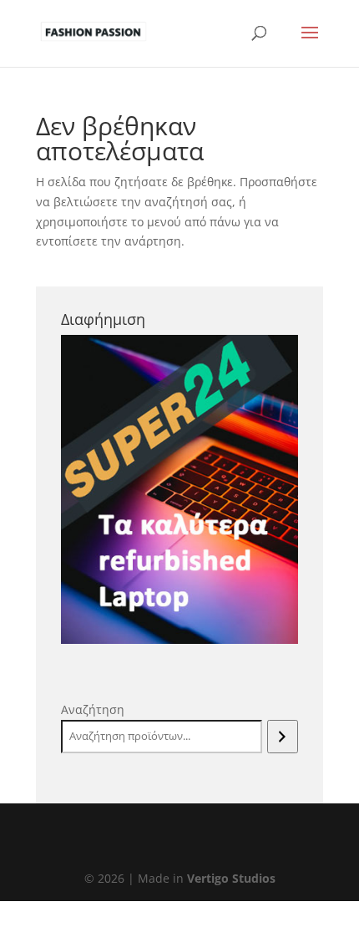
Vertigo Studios (231, 878)
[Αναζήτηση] (282, 736)
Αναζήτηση (92, 709)
